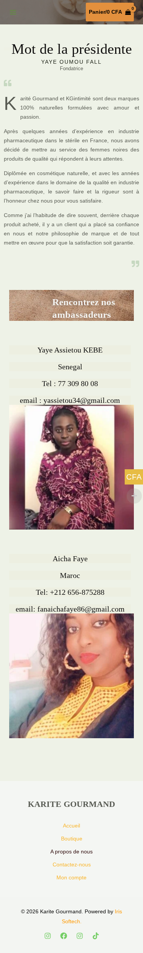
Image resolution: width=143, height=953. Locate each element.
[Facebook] (63, 935)
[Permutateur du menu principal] (13, 12)
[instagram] (79, 935)
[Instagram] (47, 935)
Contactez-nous (72, 864)
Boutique (71, 838)
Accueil (71, 826)
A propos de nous (71, 851)
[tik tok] (95, 935)
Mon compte (71, 877)
